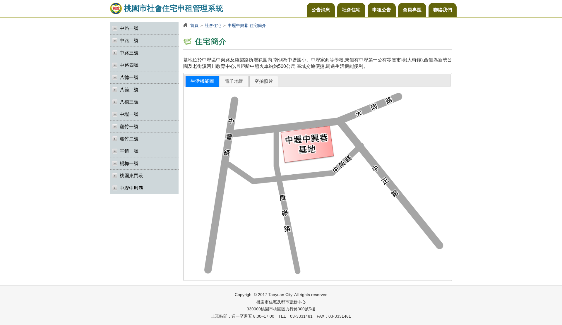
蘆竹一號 (129, 126)
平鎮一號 (129, 151)
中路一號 (129, 28)
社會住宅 (351, 9)
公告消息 (320, 9)
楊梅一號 (129, 163)
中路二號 (129, 40)
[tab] (202, 81)
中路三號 (129, 52)
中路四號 (129, 65)
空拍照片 (263, 81)
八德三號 (129, 101)
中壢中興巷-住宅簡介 (247, 25)
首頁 (194, 25)
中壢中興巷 (131, 187)
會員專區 (412, 9)
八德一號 (129, 77)
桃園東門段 (131, 175)
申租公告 (381, 9)
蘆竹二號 (129, 138)
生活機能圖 (202, 81)
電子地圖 (234, 81)
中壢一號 (129, 114)
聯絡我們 (442, 9)
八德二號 (129, 89)
